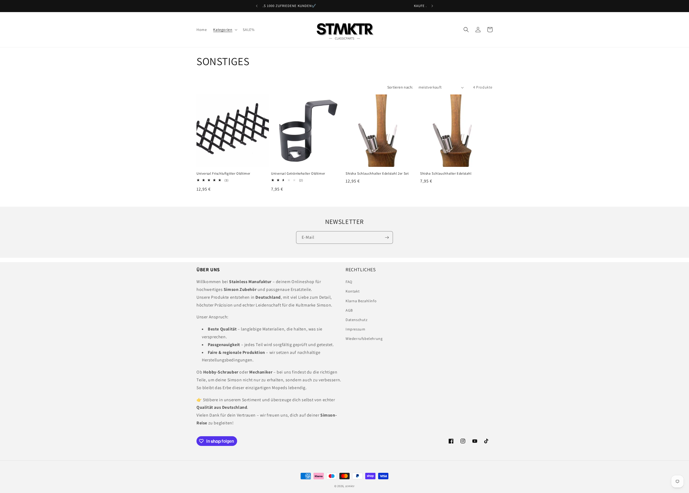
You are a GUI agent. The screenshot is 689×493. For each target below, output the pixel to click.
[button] (225, 29)
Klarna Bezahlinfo (361, 300)
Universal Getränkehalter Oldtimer (298, 173)
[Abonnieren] (387, 237)
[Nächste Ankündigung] (432, 6)
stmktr (350, 486)
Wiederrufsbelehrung (364, 338)
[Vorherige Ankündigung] (257, 6)
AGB (349, 310)
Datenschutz (357, 319)
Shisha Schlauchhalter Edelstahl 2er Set (377, 173)
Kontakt (353, 291)
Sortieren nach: (400, 87)
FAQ (349, 281)
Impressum (355, 329)
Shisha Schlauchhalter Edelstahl (446, 173)
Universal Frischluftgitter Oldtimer (223, 173)
